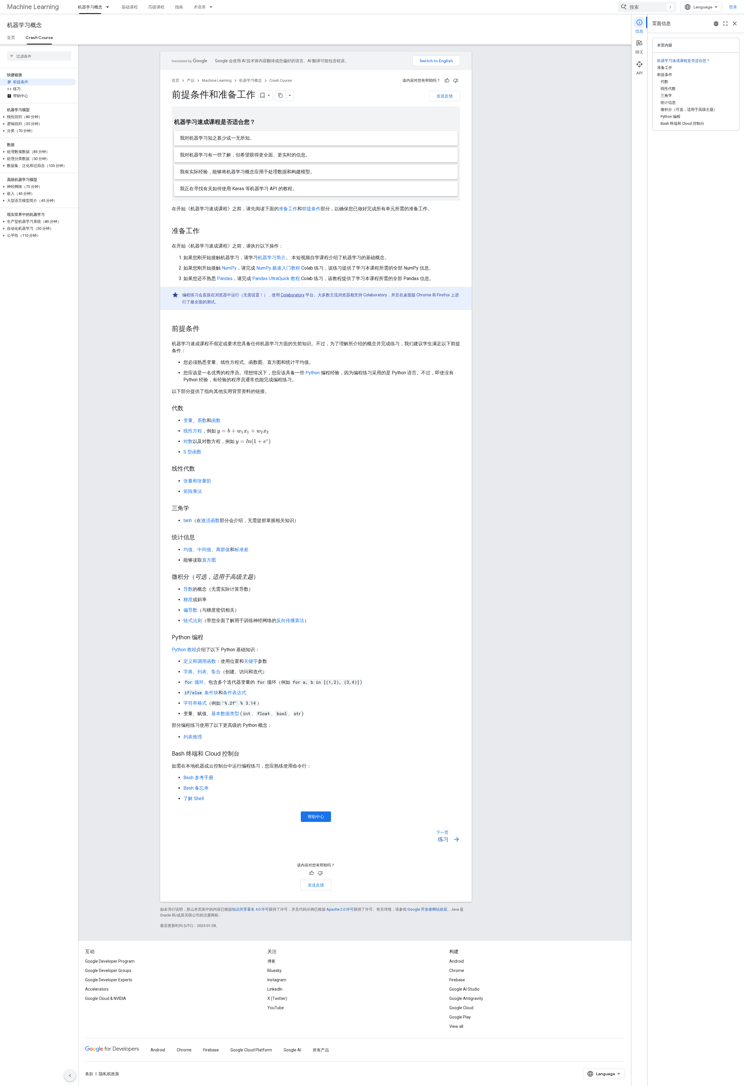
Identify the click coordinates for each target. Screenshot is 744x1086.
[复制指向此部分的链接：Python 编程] (209, 637)
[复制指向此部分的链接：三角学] (195, 508)
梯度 (188, 599)
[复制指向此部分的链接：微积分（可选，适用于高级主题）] (265, 577)
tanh (187, 520)
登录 (733, 7)
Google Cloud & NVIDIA (105, 998)
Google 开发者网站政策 (427, 909)
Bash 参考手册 (198, 777)
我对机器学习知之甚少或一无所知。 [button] (217, 138)
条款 (89, 1073)
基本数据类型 (225, 713)
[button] (38, 116)
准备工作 (288, 208)
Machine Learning (33, 7)
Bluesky (274, 970)
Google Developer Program (110, 961)
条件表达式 (234, 692)
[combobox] (647, 7)
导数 (188, 589)
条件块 (201, 692)
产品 (190, 80)
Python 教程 (184, 649)
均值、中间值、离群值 (206, 549)
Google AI (292, 1050)
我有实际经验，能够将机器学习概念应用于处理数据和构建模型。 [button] (247, 172)
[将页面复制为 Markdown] (281, 95)
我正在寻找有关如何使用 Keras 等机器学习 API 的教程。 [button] (238, 188)
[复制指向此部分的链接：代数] (189, 408)
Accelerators (97, 989)
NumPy (229, 268)
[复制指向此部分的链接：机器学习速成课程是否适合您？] (261, 122)
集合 (216, 671)
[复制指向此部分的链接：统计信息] (201, 537)
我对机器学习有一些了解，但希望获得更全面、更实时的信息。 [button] (245, 155)
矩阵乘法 (192, 491)
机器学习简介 (272, 257)
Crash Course (39, 37)
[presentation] (243, 431)
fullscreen (725, 23)
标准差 (241, 549)
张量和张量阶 (197, 481)
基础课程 (129, 7)
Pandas (225, 278)
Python (312, 372)
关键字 (251, 661)
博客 (271, 961)
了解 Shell (193, 798)
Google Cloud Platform (251, 1050)
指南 (179, 7)
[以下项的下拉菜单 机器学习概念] (109, 7)
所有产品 (321, 1050)
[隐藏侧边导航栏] (70, 1075)
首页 (11, 37)
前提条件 (311, 208)
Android (456, 961)
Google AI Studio (464, 989)
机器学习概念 (90, 7)
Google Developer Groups (108, 970)
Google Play (460, 1017)
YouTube (275, 1007)
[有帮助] (447, 80)
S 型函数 (192, 452)
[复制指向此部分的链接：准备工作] (205, 231)
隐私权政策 (109, 1073)
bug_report (716, 23)
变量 (188, 420)
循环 (194, 682)
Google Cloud (461, 1007)
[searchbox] (39, 56)
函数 (216, 420)
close (734, 23)
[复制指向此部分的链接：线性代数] (201, 469)
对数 (188, 441)
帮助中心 (316, 816)
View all (456, 1026)
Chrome (456, 970)
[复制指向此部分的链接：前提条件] (205, 329)
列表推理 (192, 737)
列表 (202, 671)
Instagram (276, 980)
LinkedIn (274, 989)
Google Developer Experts (108, 980)
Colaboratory (293, 295)
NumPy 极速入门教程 (278, 268)
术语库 (200, 7)
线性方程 (192, 431)
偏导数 (190, 610)
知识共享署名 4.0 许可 (250, 909)
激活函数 (210, 520)
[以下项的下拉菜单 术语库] (213, 7)
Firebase (457, 980)
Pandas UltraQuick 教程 (276, 278)
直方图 (209, 560)
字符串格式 (195, 703)
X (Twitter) (277, 998)
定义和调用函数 (199, 661)
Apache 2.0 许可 (340, 909)
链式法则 (192, 620)
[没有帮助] (455, 80)
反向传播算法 (290, 620)
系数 (202, 420)
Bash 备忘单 (196, 788)
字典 (188, 671)
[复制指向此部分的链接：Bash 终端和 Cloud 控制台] (245, 754)
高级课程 (156, 7)
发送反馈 (445, 96)
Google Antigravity (466, 998)
